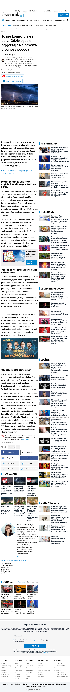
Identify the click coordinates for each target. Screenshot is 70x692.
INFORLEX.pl (33, 11)
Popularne (21, 582)
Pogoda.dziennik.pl (13, 29)
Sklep (66, 11)
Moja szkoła (29, 670)
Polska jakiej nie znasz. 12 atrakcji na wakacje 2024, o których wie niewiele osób (19, 511)
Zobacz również (29, 262)
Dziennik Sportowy (50, 25)
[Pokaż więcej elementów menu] (67, 20)
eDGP (3, 668)
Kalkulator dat (58, 663)
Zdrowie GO (24, 25)
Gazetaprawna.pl (6, 666)
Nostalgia (16, 25)
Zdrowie (17, 674)
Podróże (17, 676)
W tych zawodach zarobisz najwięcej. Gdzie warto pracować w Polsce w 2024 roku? (7, 568)
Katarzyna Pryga (21, 60)
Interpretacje (5, 674)
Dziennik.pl (18, 660)
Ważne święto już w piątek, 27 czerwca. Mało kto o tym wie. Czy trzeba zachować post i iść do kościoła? (32, 513)
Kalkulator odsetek (59, 672)
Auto (16, 663)
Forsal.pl (3, 670)
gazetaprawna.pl (58, 11)
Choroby (40, 672)
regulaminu (36, 640)
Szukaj (65, 15)
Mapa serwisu (61, 684)
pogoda (11, 447)
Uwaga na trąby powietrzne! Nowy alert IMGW (5, 510)
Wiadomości (18, 670)
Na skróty (4, 660)
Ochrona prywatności (47, 684)
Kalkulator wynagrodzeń (61, 676)
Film (27, 674)
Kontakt (4, 684)
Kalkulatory (58, 660)
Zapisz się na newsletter (14, 81)
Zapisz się (35, 646)
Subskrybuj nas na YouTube (14, 76)
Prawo (40, 663)
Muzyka (28, 676)
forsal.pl (25, 11)
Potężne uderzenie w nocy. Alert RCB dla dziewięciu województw (31, 491)
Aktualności (24, 29)
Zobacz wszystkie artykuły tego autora (13, 560)
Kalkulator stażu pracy (60, 668)
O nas (11, 684)
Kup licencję (25, 439)
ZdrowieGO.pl (47, 11)
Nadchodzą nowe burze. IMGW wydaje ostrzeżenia (19, 489)
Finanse (40, 666)
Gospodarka (18, 668)
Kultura (28, 679)
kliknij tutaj (45, 652)
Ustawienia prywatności (33, 686)
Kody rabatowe (30, 666)
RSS (44, 686)
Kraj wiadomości (32, 582)
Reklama (18, 684)
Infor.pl (3, 663)
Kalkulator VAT (58, 670)
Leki (39, 668)
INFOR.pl (17, 11)
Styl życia (41, 676)
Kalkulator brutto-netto (60, 674)
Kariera (25, 684)
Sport (16, 672)
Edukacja (28, 668)
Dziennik (3, 29)
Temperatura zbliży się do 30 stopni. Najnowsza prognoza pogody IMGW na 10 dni (31, 254)
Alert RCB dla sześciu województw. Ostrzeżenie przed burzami (6, 490)
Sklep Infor (4, 676)
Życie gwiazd (29, 672)
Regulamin (34, 684)
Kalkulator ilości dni (59, 666)
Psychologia (41, 674)
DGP (40, 11)
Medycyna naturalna (44, 670)
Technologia (18, 666)
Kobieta (28, 663)
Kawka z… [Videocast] (36, 25)
